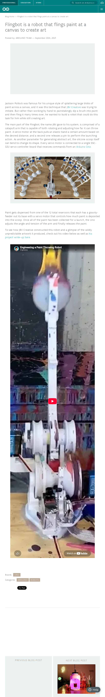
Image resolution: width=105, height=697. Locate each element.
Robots (35, 580)
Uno (16, 575)
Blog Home (9, 16)
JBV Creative (74, 107)
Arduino (23, 580)
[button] (102, 2)
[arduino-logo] (6, 9)
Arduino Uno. (84, 146)
